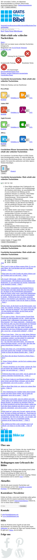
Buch (2, 31)
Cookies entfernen (10, 7)
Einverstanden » (11, 242)
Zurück (4, 145)
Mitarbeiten (29, 25)
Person (11, 31)
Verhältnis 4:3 (15, 98)
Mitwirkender (18, 31)
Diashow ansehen (6, 73)
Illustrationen (14, 25)
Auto (2, 263)
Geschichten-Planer (7, 75)
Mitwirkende (22, 25)
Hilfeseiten (4, 528)
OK (2, 7)
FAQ (21, 477)
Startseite (3, 25)
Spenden (5, 27)
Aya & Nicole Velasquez (19, 48)
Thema (7, 31)
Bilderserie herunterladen (20, 73)
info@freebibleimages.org (10, 514)
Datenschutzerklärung (25, 5)
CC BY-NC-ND (6, 49)
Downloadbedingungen (10, 71)
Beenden (25, 258)
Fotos (8, 25)
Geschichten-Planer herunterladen (11, 258)
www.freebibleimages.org (11, 516)
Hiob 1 (3, 42)
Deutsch (13, 171)
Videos (11, 530)
